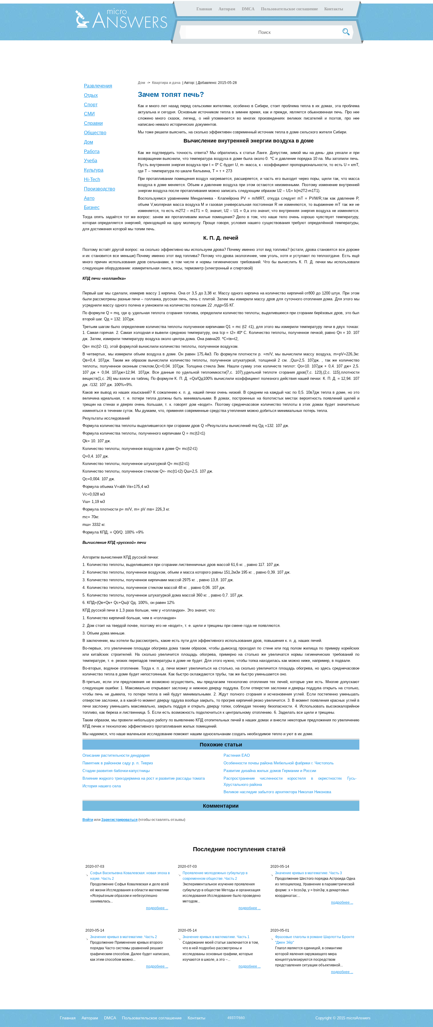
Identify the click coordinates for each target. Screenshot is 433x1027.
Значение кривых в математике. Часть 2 (123, 937)
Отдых (91, 95)
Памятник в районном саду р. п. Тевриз (117, 763)
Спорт (90, 104)
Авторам (227, 9)
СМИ (89, 113)
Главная (204, 9)
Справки (93, 123)
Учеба (90, 160)
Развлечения (98, 85)
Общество (95, 132)
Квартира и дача (166, 83)
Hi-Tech (92, 179)
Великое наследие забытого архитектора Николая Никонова (277, 792)
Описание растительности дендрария (116, 755)
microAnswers (358, 1018)
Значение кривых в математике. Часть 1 (216, 937)
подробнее (157, 908)
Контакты (333, 9)
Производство (99, 188)
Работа (92, 151)
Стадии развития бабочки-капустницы (116, 770)
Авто (89, 198)
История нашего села (101, 786)
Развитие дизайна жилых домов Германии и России (270, 770)
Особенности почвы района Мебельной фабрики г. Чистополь (279, 763)
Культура (93, 170)
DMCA (248, 9)
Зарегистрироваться (119, 820)
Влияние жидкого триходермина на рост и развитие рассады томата (143, 778)
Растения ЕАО (237, 755)
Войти (87, 820)
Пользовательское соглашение (289, 9)
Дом (88, 142)
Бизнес (92, 207)
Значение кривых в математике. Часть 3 (308, 873)
